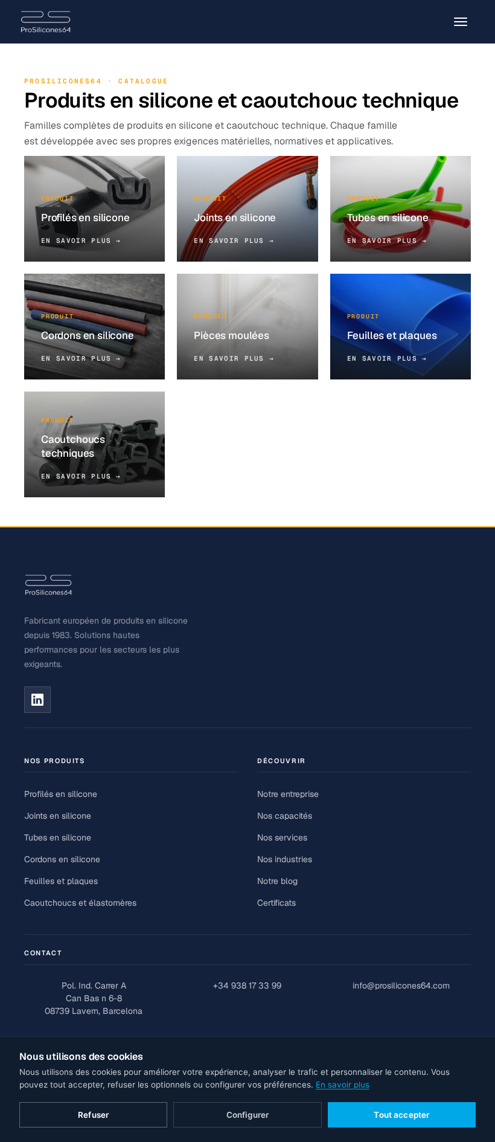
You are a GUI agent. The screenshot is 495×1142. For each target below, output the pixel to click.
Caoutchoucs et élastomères (80, 902)
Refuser (93, 1115)
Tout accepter (401, 1115)
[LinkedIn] (37, 699)
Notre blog (277, 881)
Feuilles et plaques (61, 881)
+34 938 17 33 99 (247, 985)
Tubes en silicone (57, 837)
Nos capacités (284, 815)
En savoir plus (342, 1084)
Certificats (276, 902)
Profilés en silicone (60, 794)
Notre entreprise (288, 794)
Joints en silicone (57, 815)
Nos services (282, 837)
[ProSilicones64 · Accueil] (45, 22)
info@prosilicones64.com (401, 985)
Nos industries (284, 859)
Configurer (247, 1115)
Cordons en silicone (62, 859)
